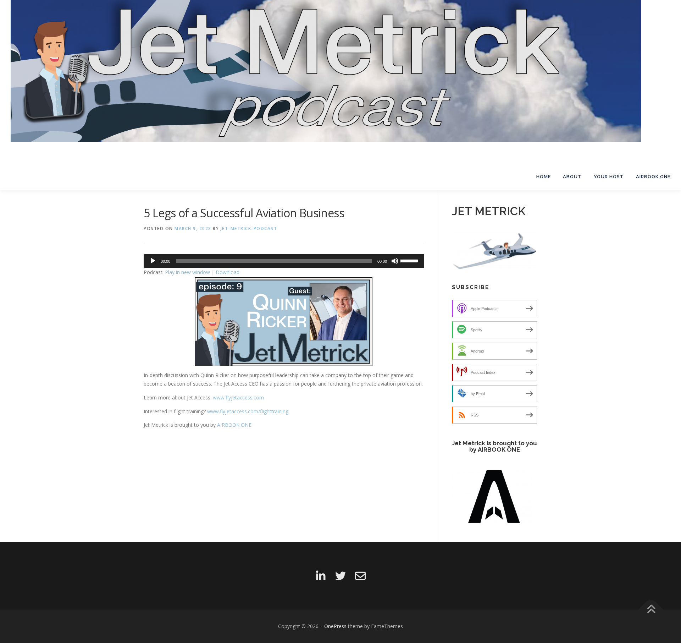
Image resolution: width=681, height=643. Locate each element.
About (572, 176)
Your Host (609, 176)
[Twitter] (340, 576)
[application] (284, 261)
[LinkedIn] (320, 576)
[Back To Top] (651, 609)
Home (543, 176)
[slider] (410, 260)
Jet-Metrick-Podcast (249, 228)
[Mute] (394, 261)
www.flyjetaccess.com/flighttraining (247, 411)
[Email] (360, 576)
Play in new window (187, 272)
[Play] (152, 261)
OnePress (335, 626)
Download (227, 272)
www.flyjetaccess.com (238, 397)
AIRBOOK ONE (653, 176)
